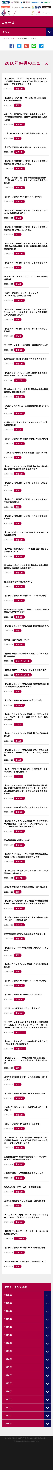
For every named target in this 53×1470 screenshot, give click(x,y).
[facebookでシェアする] (12, 46)
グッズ (18, 218)
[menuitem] (32, 13)
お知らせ (19, 88)
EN (9, 14)
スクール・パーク (22, 661)
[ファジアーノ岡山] (3, 12)
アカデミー (20, 380)
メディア (19, 152)
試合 (17, 105)
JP (9, 11)
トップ (4, 38)
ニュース (12, 38)
